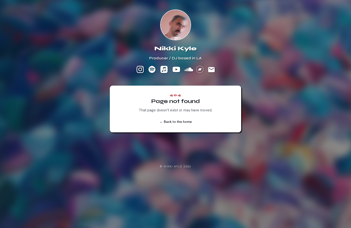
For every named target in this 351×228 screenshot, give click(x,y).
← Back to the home (176, 121)
